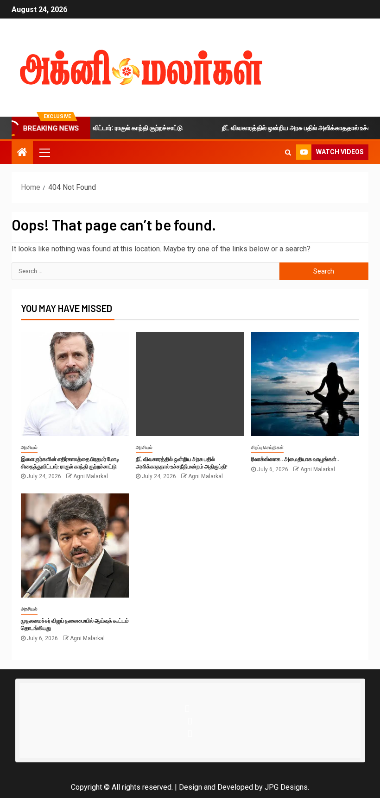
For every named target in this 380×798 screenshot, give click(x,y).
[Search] (288, 152)
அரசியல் (29, 447)
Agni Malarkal (90, 476)
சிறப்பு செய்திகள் (267, 447)
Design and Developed (216, 787)
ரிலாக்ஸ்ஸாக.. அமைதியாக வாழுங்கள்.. (295, 458)
